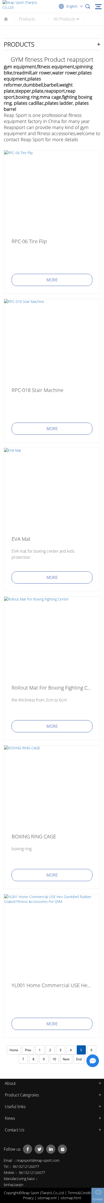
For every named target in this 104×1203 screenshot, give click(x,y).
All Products (64, 19)
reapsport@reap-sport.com (38, 1160)
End (79, 1059)
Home (14, 1050)
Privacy (29, 1197)
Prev (28, 1050)
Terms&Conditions (83, 1192)
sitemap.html (71, 1197)
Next (66, 1059)
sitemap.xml (48, 1197)
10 (54, 1059)
